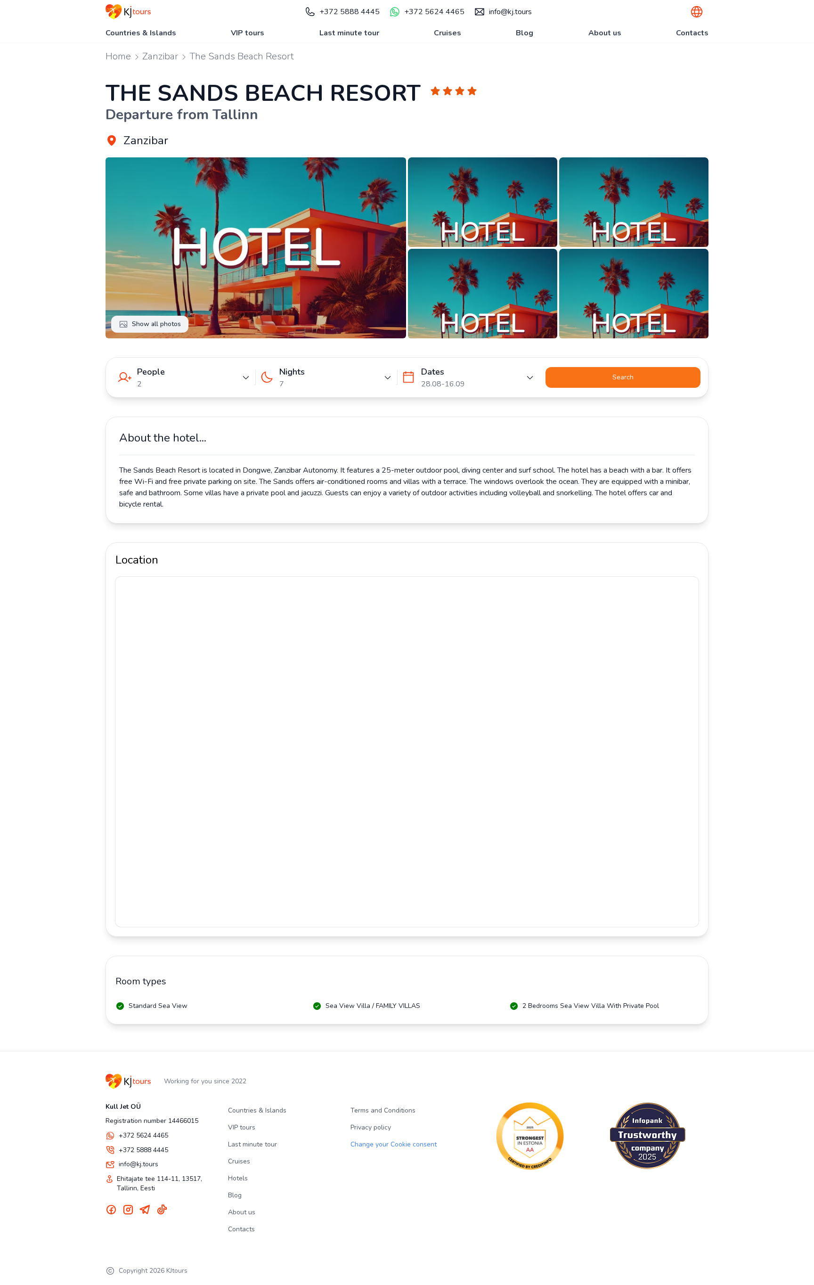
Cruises (447, 33)
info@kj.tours (510, 12)
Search (623, 377)
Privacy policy (370, 1127)
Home (118, 56)
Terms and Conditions (382, 1110)
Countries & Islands (141, 33)
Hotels (238, 1178)
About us (604, 33)
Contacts (692, 33)
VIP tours (247, 33)
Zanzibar (160, 56)
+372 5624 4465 (434, 12)
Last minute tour (349, 33)
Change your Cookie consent (393, 1144)
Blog (524, 33)
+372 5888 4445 (349, 12)
